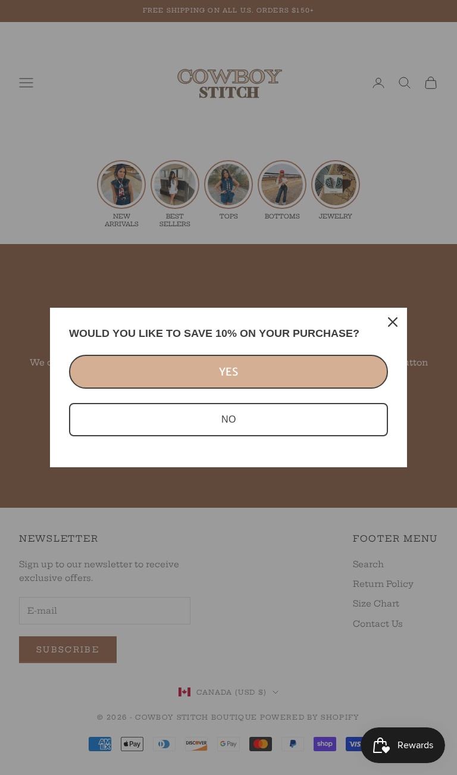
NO (228, 419)
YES (228, 372)
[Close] (392, 322)
